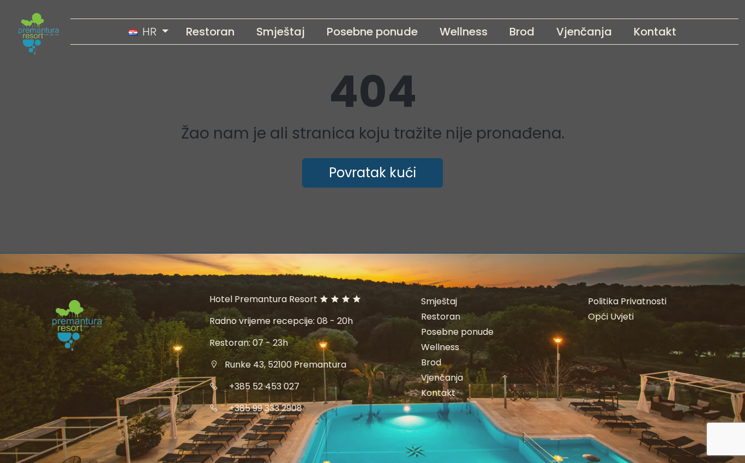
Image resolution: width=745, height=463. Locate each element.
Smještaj (439, 301)
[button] (148, 31)
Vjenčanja (442, 377)
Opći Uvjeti (611, 316)
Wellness (440, 347)
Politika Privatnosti (627, 301)
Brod (431, 362)
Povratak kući (372, 173)
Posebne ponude (457, 332)
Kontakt (438, 393)
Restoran (440, 316)
